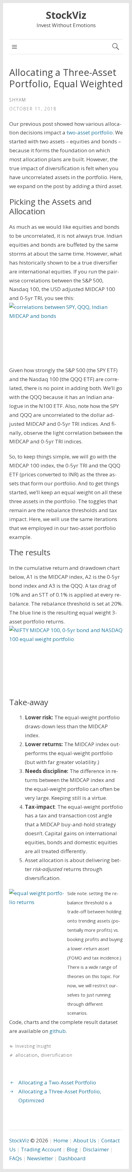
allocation (26, 1055)
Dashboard (72, 1158)
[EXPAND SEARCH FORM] (115, 46)
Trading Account (41, 1149)
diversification (56, 1055)
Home (60, 1140)
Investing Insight (33, 1046)
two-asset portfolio (90, 132)
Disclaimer (96, 1149)
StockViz (66, 15)
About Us (84, 1140)
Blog (72, 1149)
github (57, 1030)
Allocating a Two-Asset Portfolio (57, 1082)
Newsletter (40, 1158)
